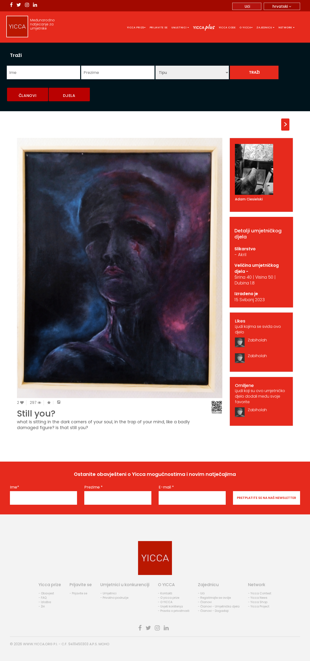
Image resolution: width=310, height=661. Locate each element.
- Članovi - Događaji (213, 611)
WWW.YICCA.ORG (38, 644)
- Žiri (42, 606)
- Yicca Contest (259, 593)
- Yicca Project (258, 606)
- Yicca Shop (257, 602)
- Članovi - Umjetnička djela (219, 606)
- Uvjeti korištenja (170, 606)
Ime (14, 487)
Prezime (93, 487)
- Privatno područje (114, 598)
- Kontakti (165, 593)
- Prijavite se (78, 593)
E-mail (166, 487)
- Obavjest (46, 593)
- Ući (201, 593)
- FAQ (42, 598)
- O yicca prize (168, 598)
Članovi (28, 95)
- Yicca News (257, 598)
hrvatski (280, 6)
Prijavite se (159, 27)
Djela (69, 95)
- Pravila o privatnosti (173, 611)
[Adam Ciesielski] (261, 169)
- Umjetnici (108, 593)
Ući (247, 6)
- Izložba (45, 602)
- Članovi (205, 602)
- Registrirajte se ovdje (214, 598)
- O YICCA (165, 602)
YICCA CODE (227, 27)
